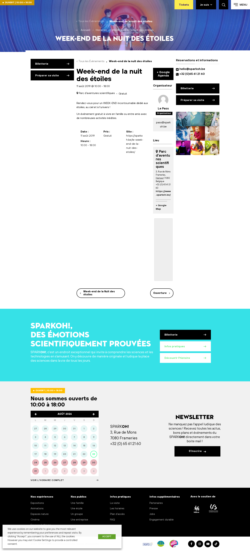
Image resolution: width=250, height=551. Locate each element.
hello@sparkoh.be (192, 69)
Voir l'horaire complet (47, 480)
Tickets (184, 4)
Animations (37, 508)
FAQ (112, 519)
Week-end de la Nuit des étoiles (99, 293)
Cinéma (35, 519)
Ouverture (160, 293)
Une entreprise (79, 519)
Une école (76, 508)
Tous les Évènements (91, 21)
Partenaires (156, 503)
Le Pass (163, 108)
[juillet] (35, 414)
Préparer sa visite (47, 75)
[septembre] (93, 414)
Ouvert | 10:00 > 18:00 (18, 2)
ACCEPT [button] (106, 536)
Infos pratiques (174, 346)
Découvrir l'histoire (177, 358)
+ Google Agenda (163, 74)
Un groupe (77, 514)
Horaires (101, 30)
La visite (115, 503)
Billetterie (41, 63)
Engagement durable (161, 519)
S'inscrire (195, 451)
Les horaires (117, 508)
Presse (153, 508)
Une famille (77, 503)
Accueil (85, 30)
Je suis (204, 4)
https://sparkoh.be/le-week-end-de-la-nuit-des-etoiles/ (134, 144)
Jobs (152, 514)
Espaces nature (40, 514)
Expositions (37, 503)
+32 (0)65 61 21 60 (192, 74)
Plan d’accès (117, 514)
